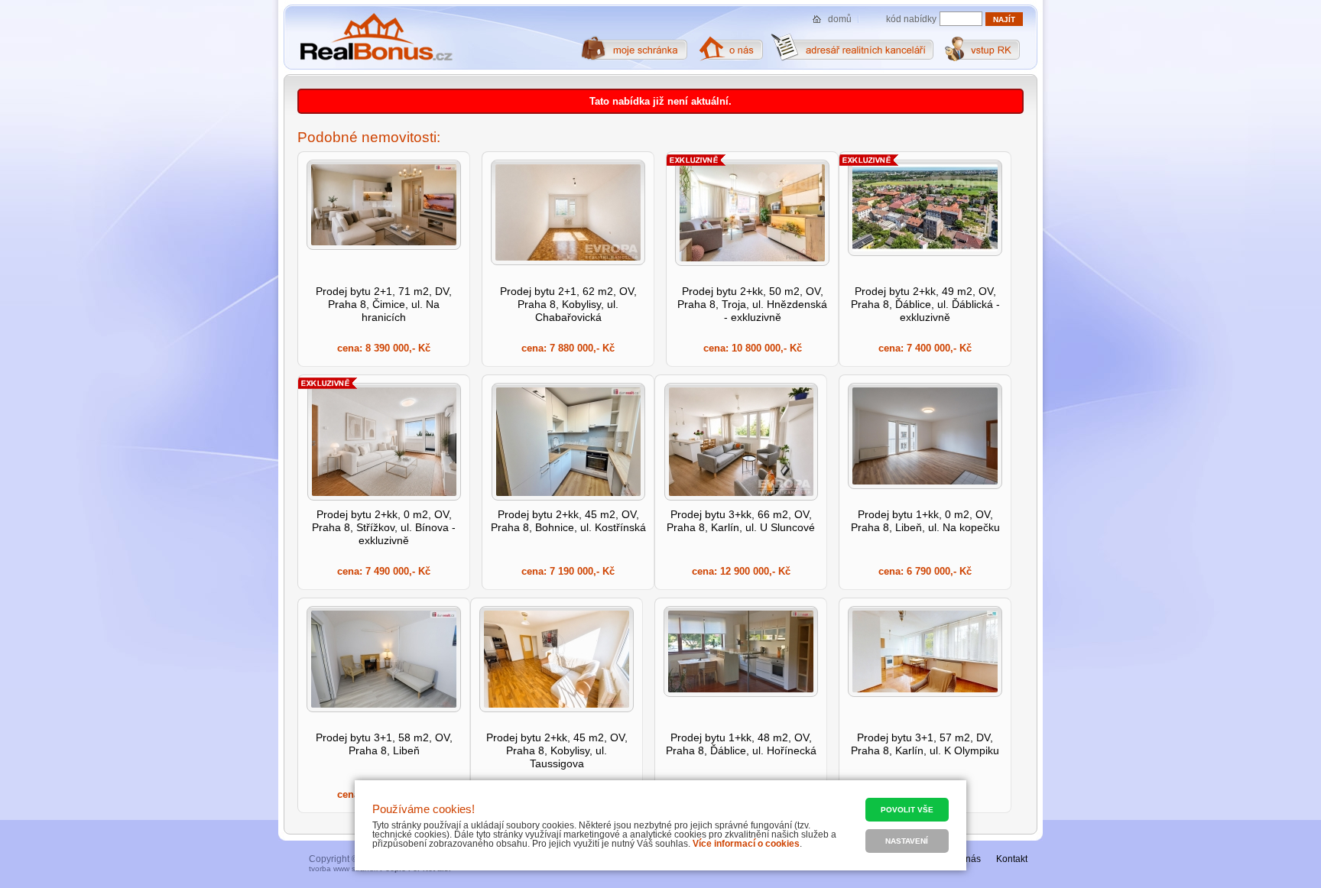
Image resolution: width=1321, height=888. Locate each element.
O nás (968, 859)
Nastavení (906, 841)
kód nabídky (911, 19)
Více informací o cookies (746, 843)
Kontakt (1011, 859)
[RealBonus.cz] (376, 37)
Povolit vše (907, 809)
